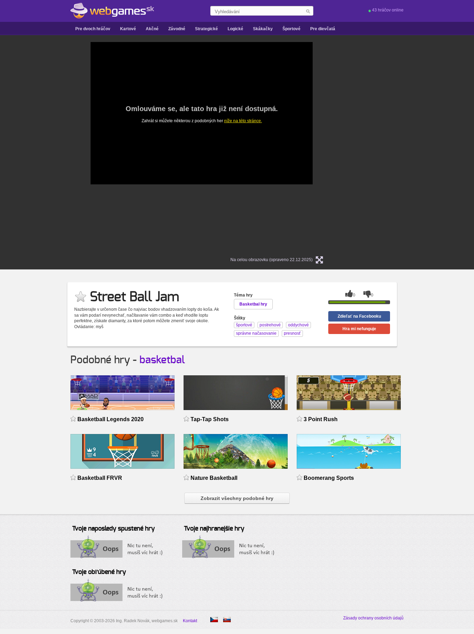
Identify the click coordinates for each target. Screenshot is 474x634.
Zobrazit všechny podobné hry (237, 498)
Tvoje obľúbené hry (99, 572)
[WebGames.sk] (112, 11)
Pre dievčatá (322, 28)
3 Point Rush (321, 419)
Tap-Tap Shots (210, 419)
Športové (291, 28)
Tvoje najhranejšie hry (214, 529)
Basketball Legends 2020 (110, 419)
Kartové (128, 28)
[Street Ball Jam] (214, 619)
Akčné (152, 28)
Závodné (176, 28)
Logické (235, 28)
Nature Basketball (214, 478)
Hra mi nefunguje (359, 328)
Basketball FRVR (99, 478)
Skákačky (263, 28)
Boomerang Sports (329, 478)
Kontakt (190, 620)
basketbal (162, 360)
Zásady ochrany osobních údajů (373, 618)
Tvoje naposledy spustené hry (113, 529)
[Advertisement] (29, 146)
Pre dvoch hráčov (92, 28)
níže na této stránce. (243, 120)
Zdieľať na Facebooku (359, 316)
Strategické (206, 28)
